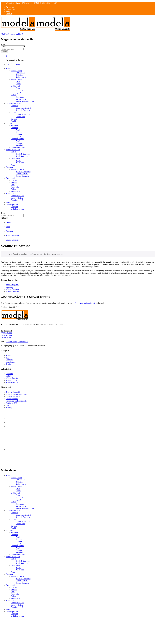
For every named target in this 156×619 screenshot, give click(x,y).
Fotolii (13, 121)
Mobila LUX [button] (11, 193)
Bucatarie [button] (9, 167)
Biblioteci (19, 75)
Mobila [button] (8, 68)
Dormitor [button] (14, 128)
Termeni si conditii (13, 392)
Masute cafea (21, 99)
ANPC (8, 405)
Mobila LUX (11, 600)
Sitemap (9, 407)
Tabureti (14, 119)
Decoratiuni (10, 585)
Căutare (4, 52)
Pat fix (18, 161)
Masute (13, 502)
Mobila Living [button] (16, 71)
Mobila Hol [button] (15, 86)
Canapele (9, 374)
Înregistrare (15, 64)
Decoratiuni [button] (10, 178)
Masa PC (19, 145)
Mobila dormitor (12, 378)
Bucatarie (9, 287)
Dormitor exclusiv (18, 147)
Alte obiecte (15, 191)
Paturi (18, 130)
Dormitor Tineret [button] (17, 139)
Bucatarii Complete (23, 172)
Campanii (14, 207)
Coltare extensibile (23, 114)
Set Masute (20, 97)
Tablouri (14, 182)
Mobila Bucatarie (12, 289)
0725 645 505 (39, 3)
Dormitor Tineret (17, 546)
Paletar (8, 202)
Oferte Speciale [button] (12, 204)
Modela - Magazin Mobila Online (14, 34)
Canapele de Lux (17, 196)
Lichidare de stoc (17, 209)
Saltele (13, 559)
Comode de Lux (17, 198)
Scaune (18, 84)
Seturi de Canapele (23, 110)
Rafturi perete (21, 77)
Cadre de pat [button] (15, 158)
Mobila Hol (15, 493)
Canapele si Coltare (13, 510)
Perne (13, 165)
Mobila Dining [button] (16, 79)
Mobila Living (11, 380)
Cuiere (18, 88)
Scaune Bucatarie (22, 176)
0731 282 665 (27, 3)
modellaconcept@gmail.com (17, 342)
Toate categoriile (12, 285)
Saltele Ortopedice (23, 154)
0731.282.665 (6, 335)
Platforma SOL (12, 403)
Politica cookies (12, 399)
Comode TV (20, 73)
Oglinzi (18, 92)
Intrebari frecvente (13, 396)
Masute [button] (13, 95)
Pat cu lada (20, 163)
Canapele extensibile (23, 108)
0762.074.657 (6, 337)
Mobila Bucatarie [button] (17, 169)
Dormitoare (10, 362)
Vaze (13, 185)
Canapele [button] (14, 106)
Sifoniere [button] (9, 123)
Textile (8, 364)
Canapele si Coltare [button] (13, 103)
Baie (7, 358)
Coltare (8, 376)
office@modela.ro (13, 3)
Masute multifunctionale (25, 101)
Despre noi (10, 7)
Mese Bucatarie (22, 174)
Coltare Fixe (20, 117)
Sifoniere (14, 125)
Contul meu (10, 9)
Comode (19, 134)
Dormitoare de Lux (18, 200)
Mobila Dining (16, 486)
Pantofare (19, 90)
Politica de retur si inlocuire (16, 394)
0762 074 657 (51, 3)
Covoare (14, 180)
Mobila (8, 355)
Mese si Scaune (12, 382)
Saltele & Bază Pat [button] (13, 150)
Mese (18, 82)
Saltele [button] (13, 152)
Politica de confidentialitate (85, 303)
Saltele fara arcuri (22, 156)
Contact (9, 14)
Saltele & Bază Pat (13, 557)
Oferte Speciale (12, 611)
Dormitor (14, 535)
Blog (8, 11)
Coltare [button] (13, 112)
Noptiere (19, 132)
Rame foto (15, 187)
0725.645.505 (6, 333)
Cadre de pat (15, 565)
